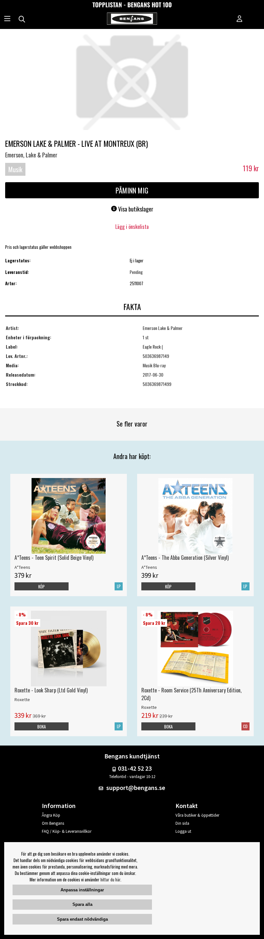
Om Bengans (53, 823)
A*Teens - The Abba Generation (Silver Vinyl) (185, 557)
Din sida (182, 823)
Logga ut (183, 831)
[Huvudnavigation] (7, 19)
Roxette (22, 699)
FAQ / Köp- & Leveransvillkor (66, 831)
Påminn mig (132, 190)
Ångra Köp (51, 815)
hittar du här (110, 879)
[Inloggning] (239, 19)
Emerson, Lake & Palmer (31, 155)
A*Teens (22, 567)
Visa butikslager (135, 209)
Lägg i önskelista (132, 226)
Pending (136, 272)
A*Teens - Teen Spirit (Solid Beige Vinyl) (53, 557)
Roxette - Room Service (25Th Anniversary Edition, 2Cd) (191, 694)
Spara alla (82, 904)
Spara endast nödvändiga (82, 919)
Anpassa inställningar (82, 889)
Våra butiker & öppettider (197, 815)
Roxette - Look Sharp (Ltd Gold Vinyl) (51, 690)
